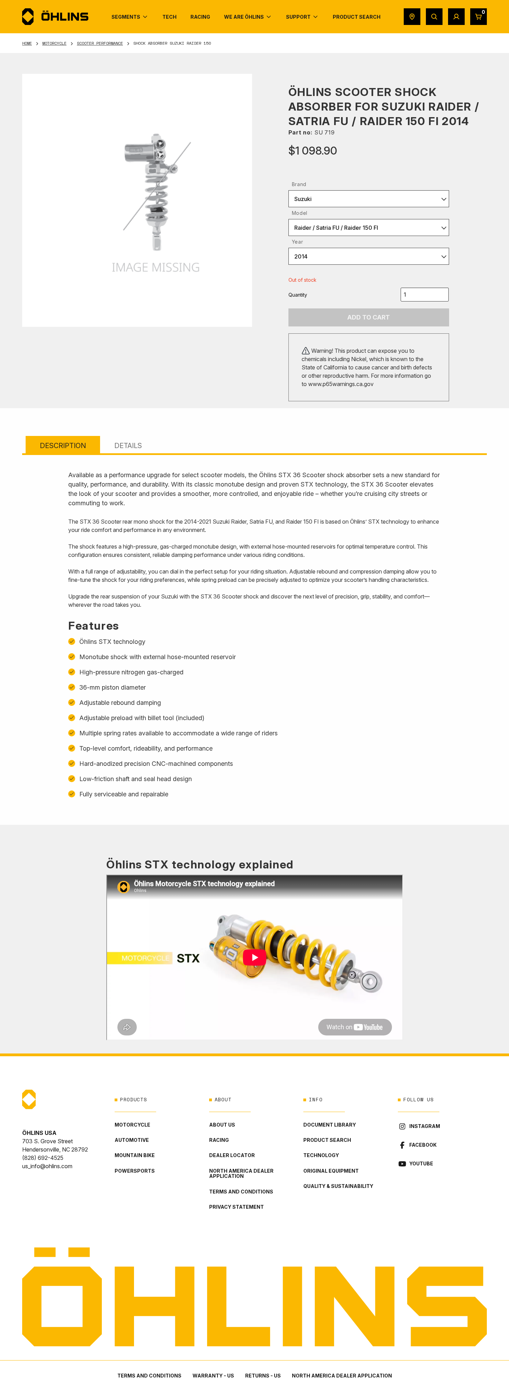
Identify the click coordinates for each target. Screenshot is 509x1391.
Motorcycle (54, 43)
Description (63, 445)
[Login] (456, 16)
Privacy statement (236, 1207)
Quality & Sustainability (338, 1186)
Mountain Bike (135, 1155)
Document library (329, 1125)
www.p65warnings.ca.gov (341, 383)
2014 (300, 256)
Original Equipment (331, 1171)
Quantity (297, 295)
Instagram (424, 1126)
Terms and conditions (241, 1192)
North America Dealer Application (241, 1173)
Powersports (135, 1171)
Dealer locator (232, 1155)
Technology (321, 1155)
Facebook (423, 1145)
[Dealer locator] (412, 16)
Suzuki (303, 198)
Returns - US (263, 1376)
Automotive (132, 1140)
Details (128, 445)
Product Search (327, 1140)
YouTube (421, 1163)
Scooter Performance (100, 43)
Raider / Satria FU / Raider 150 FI (336, 227)
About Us (222, 1125)
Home (27, 43)
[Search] (434, 16)
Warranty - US (213, 1376)
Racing (219, 1140)
